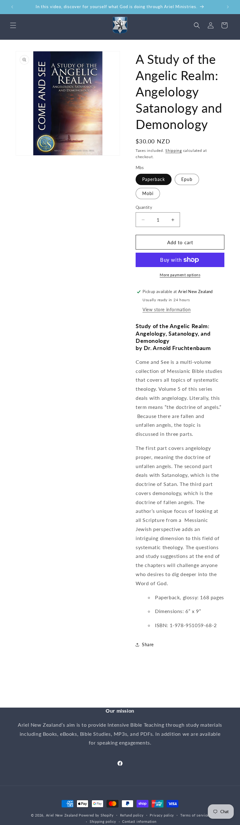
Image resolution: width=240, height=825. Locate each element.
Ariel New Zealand (62, 815)
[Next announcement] (228, 7)
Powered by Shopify (96, 815)
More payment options (180, 274)
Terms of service (194, 815)
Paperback (153, 179)
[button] (13, 25)
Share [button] (148, 644)
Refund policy (132, 815)
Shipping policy (103, 821)
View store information (166, 309)
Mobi (147, 193)
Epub (186, 179)
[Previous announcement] (12, 7)
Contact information (139, 821)
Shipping (173, 150)
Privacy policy (162, 815)
